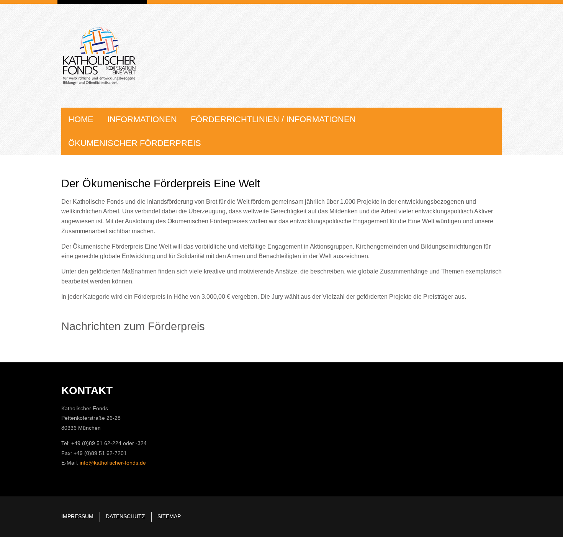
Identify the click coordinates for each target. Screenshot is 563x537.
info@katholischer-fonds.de (113, 463)
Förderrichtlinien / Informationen (273, 119)
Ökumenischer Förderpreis (134, 143)
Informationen (142, 119)
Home (80, 119)
